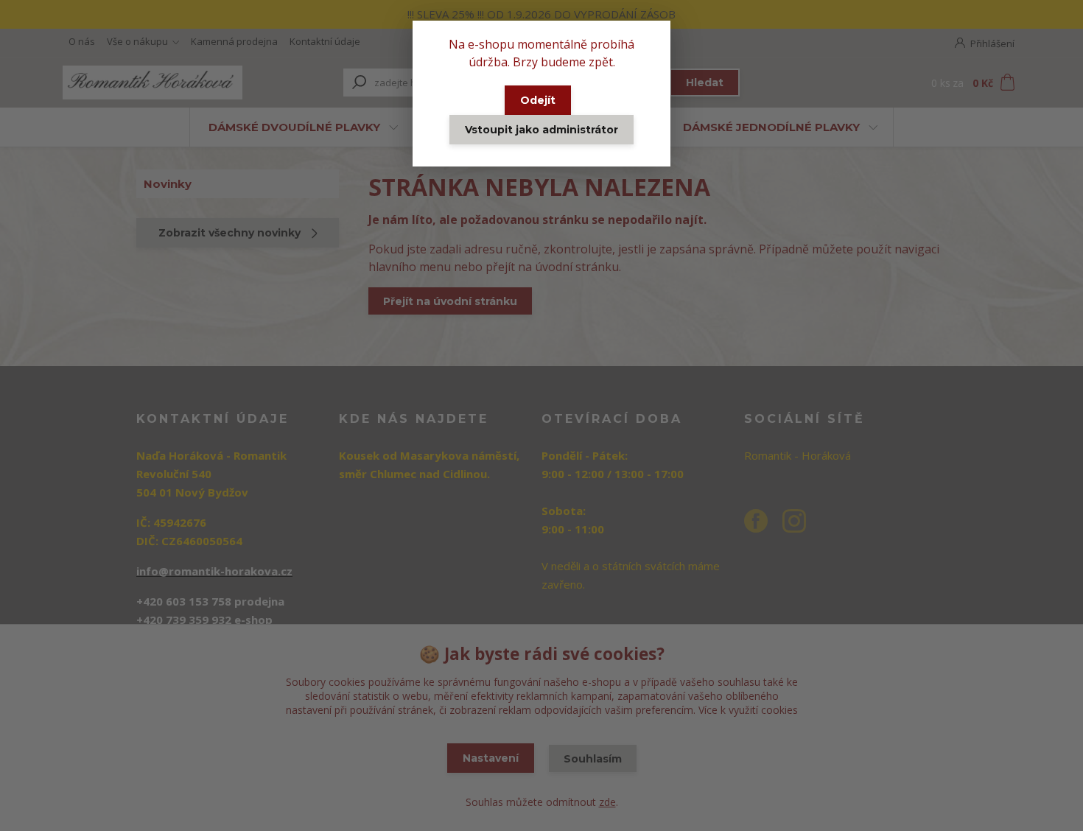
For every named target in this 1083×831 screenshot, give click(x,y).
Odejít (537, 100)
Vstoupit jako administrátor (541, 129)
